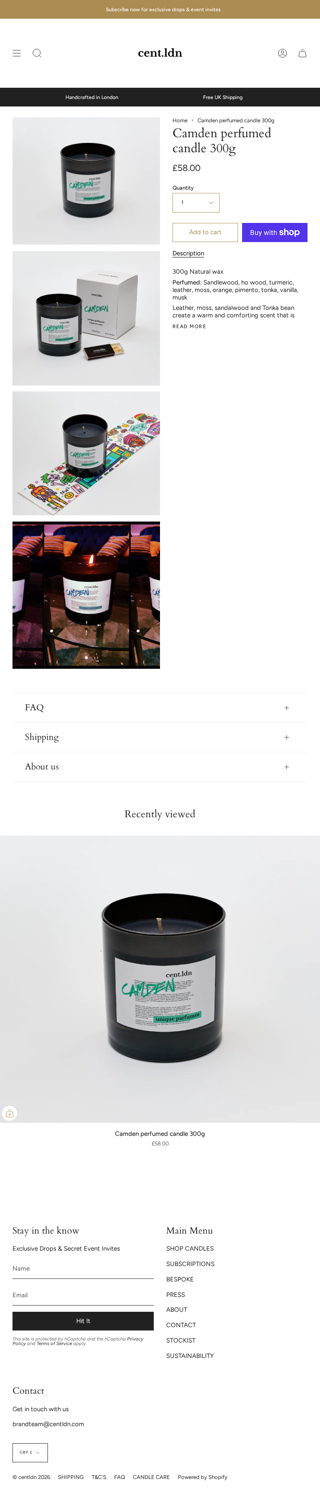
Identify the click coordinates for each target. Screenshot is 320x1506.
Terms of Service (54, 1343)
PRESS (175, 1294)
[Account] (283, 53)
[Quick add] (9, 1113)
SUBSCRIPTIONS (190, 1264)
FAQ (34, 708)
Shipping (42, 737)
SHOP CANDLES (190, 1248)
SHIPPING (71, 1477)
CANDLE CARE (151, 1477)
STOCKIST (180, 1340)
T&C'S (99, 1477)
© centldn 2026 (31, 1477)
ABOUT (176, 1309)
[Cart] (303, 53)
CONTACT (181, 1325)
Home (180, 120)
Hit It (83, 1321)
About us (42, 767)
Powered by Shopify (203, 1477)
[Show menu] (16, 53)
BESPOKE (180, 1279)
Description (188, 253)
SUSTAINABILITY (190, 1356)
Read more (189, 326)
